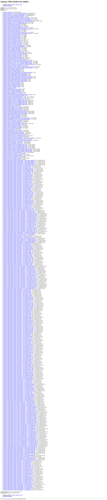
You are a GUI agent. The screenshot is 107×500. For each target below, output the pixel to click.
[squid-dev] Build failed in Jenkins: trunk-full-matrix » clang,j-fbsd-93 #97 (17, 485)
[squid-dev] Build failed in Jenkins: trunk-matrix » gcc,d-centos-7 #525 (17, 475)
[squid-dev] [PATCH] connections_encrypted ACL (13, 26)
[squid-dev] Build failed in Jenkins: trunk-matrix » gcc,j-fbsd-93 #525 (16, 467)
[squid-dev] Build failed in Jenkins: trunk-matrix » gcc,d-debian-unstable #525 (18, 479)
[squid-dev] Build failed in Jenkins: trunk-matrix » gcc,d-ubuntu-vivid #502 (18, 247)
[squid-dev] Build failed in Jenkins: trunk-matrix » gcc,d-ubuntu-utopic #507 (18, 345)
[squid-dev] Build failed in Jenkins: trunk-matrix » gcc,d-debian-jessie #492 (18, 203)
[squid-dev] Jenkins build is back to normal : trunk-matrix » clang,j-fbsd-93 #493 (19, 210)
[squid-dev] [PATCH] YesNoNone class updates (12, 43)
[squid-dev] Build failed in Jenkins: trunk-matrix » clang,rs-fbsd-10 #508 (17, 356)
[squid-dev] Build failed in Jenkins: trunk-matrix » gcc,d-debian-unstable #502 (18, 252)
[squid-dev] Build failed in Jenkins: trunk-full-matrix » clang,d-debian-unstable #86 (19, 384)
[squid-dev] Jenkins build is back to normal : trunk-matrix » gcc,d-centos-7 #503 (18, 273)
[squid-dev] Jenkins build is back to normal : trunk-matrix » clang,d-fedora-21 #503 (19, 276)
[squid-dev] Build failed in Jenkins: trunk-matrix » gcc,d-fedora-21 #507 (17, 353)
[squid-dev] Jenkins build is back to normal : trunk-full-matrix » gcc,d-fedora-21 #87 (19, 435)
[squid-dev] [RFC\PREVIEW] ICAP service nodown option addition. (16, 17)
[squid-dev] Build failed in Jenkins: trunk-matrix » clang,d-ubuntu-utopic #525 (18, 481)
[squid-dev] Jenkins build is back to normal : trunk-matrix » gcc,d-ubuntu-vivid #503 (19, 272)
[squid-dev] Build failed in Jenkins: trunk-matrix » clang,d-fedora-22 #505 (17, 294)
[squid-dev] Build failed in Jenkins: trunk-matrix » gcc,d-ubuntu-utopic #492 (18, 196)
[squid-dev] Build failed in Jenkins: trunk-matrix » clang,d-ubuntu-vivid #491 (18, 186)
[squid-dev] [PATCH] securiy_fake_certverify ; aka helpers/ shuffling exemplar (18, 66)
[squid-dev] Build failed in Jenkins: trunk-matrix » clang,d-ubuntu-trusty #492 (18, 192)
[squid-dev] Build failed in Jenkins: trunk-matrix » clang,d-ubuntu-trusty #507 (18, 352)
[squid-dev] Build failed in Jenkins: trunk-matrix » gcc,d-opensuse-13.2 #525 (18, 471)
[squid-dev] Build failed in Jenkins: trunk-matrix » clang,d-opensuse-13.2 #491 (18, 184)
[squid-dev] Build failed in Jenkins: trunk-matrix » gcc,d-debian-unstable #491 (18, 179)
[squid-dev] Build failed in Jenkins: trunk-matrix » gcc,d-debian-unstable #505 (18, 298)
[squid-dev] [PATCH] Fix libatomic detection (12, 29)
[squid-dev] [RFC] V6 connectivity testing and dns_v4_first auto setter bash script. (19, 21)
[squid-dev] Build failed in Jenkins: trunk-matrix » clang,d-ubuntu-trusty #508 (18, 358)
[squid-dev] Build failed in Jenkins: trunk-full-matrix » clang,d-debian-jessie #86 (18, 378)
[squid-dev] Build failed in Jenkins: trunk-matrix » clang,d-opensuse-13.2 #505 (18, 304)
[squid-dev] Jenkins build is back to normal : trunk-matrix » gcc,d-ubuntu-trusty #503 (19, 271)
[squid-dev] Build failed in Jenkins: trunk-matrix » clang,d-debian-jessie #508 (18, 375)
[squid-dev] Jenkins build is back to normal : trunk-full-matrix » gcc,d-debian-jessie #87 (20, 436)
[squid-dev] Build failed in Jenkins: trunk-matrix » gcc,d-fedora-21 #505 (17, 301)
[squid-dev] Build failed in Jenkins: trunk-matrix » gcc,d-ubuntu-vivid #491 (18, 181)
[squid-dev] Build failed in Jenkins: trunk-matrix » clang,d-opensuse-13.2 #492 (18, 208)
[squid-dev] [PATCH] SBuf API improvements (12, 25)
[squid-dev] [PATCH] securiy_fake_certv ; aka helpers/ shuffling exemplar (17, 62)
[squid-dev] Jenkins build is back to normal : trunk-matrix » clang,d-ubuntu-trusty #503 (20, 266)
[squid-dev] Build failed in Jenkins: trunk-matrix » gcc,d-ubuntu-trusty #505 (18, 308)
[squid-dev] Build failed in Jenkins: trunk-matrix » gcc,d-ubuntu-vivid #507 (18, 337)
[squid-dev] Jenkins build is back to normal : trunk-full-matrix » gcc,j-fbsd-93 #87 (19, 427)
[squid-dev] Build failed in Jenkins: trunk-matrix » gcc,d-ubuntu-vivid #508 (18, 372)
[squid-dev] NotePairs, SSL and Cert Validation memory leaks (15, 22)
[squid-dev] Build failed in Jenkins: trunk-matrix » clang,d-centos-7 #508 (17, 370)
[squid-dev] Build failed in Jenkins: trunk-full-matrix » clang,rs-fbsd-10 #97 (18, 486)
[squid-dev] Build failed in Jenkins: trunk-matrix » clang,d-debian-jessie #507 (18, 336)
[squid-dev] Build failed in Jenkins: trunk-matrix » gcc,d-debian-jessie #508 (18, 377)
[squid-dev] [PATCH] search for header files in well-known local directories (18, 28)
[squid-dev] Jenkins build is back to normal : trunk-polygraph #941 (16, 454)
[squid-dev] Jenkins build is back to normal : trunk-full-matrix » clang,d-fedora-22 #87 (20, 437)
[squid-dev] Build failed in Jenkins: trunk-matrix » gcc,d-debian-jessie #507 (18, 339)
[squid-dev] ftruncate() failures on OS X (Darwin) (13, 58)
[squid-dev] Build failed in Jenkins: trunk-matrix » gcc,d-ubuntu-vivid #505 (18, 300)
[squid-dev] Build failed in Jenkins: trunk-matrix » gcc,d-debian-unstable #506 (18, 320)
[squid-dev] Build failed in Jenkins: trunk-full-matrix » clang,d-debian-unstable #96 (19, 459)
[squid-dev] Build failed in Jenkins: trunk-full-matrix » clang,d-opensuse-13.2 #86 (19, 390)
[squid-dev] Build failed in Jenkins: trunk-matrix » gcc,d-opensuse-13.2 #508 (18, 371)
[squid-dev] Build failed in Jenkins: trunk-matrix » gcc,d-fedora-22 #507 (17, 342)
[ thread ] (13, 4)
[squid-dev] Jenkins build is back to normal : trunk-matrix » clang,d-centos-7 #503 (19, 277)
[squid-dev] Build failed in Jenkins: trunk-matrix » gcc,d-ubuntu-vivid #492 (18, 191)
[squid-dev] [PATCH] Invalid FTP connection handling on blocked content (17, 67)
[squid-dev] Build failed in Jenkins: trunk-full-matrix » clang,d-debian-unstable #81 (19, 233)
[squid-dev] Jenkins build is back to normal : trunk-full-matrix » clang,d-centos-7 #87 (19, 424)
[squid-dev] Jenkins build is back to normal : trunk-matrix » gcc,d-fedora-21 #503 (19, 282)
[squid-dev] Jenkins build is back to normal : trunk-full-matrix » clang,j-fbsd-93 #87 (19, 429)
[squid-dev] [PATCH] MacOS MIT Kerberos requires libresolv (15, 27)
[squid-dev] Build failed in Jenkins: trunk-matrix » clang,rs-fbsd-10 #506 (17, 312)
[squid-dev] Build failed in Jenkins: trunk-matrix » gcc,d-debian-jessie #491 (18, 185)
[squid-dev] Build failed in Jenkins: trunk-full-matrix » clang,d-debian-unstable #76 (19, 161)
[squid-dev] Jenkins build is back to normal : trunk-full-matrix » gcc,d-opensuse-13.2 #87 (20, 425)
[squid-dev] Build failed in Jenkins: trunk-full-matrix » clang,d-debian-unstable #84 (19, 242)
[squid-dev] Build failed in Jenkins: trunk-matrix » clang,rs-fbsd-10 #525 (17, 464)
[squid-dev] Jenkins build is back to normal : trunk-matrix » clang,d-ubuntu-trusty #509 (20, 421)
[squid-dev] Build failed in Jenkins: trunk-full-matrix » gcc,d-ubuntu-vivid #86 (18, 400)
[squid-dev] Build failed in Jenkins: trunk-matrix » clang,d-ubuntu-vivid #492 (18, 194)
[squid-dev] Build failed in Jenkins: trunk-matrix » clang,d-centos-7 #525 (17, 460)
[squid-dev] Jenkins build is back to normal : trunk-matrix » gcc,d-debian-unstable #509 (20, 407)
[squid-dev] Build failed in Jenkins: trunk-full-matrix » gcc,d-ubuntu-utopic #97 (18, 487)
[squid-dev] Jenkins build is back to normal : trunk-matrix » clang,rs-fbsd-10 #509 (19, 401)
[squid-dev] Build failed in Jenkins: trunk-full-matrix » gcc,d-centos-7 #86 (17, 391)
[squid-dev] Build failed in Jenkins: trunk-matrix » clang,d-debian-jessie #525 (18, 473)
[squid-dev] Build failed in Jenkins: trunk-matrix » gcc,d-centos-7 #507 (17, 338)
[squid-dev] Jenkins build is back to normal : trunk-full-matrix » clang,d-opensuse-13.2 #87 (21, 428)
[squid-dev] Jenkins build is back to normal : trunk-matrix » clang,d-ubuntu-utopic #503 (20, 283)
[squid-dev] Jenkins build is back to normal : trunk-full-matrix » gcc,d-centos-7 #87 (19, 430)
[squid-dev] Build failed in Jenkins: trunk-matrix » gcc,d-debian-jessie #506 (18, 331)
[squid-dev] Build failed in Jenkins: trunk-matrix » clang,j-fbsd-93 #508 (17, 360)
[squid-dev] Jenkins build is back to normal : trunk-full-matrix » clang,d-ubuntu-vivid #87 (20, 441)
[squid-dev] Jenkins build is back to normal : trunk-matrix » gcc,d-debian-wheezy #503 (20, 286)
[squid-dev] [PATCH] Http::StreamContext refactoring (13, 52)
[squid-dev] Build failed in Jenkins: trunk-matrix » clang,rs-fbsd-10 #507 (17, 335)
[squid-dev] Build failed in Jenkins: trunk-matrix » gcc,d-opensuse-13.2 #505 (18, 309)
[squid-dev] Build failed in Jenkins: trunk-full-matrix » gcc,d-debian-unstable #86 (19, 388)
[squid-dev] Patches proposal (8, 105)
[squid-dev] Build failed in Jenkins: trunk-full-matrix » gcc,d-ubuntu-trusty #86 (18, 397)
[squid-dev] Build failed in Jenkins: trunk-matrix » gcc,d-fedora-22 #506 (17, 319)
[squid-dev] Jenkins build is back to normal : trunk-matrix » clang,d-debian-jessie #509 (20, 415)
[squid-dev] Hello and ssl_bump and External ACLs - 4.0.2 (14, 96)
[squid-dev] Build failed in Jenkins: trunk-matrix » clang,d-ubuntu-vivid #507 (18, 340)
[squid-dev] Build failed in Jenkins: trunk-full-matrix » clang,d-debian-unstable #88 (19, 447)
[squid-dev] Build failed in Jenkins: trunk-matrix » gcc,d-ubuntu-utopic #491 (18, 175)
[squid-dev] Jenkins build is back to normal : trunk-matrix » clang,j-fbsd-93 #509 (19, 404)
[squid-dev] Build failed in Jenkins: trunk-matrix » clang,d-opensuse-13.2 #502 (18, 258)
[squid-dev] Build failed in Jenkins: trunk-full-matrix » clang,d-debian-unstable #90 (19, 449)
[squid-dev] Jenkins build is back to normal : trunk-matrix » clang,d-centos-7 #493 (19, 230)
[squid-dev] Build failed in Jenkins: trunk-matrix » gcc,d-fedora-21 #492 (17, 199)
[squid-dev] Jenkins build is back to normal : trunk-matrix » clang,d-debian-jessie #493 (20, 221)
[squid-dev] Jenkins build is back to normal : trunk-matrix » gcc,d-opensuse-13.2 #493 (20, 229)
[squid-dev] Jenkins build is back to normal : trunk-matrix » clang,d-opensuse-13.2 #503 (20, 279)
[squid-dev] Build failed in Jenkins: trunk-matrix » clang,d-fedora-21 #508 (17, 359)
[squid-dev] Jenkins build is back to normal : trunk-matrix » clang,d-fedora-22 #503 (19, 270)
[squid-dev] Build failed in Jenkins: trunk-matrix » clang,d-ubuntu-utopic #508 (18, 369)
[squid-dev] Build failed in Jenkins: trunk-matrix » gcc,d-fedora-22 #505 (17, 290)
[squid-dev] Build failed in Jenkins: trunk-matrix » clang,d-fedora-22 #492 (17, 198)
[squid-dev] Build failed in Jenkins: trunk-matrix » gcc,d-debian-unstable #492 (18, 202)
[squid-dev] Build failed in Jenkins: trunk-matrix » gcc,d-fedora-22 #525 (17, 465)
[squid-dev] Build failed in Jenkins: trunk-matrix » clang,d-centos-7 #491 (17, 183)
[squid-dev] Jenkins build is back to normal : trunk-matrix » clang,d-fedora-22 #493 (19, 217)
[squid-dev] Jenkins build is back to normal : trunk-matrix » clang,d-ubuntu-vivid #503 (20, 278)
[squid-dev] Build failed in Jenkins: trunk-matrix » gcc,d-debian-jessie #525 (18, 477)
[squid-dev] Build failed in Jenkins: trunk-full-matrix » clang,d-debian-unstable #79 (19, 164)
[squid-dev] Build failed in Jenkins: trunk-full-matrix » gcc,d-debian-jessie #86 (18, 385)
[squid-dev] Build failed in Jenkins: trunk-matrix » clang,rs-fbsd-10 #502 (17, 243)
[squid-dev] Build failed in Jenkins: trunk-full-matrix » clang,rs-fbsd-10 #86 (18, 379)
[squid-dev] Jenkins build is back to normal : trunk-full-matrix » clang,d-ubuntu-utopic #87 (21, 439)
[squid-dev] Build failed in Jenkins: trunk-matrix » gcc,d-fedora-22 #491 (17, 172)
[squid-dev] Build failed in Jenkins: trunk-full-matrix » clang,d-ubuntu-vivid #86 (18, 395)
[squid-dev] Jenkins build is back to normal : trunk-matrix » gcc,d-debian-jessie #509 (19, 419)
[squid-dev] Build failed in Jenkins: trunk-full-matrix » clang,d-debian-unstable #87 (19, 438)
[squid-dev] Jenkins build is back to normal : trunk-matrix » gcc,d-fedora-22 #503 (19, 267)
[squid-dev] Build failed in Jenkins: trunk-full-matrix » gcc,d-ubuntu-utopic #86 (18, 394)
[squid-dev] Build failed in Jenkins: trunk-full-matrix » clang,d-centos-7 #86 (18, 386)
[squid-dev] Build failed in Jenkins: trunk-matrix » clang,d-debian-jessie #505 (18, 307)
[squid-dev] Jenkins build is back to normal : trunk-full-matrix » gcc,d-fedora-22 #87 (19, 433)
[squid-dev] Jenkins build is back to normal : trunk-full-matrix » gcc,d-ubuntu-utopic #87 (20, 434)
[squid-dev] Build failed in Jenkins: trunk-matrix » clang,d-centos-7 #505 (17, 293)
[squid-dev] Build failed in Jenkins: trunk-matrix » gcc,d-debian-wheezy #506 (18, 328)
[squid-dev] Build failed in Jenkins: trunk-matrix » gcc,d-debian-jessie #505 (18, 310)
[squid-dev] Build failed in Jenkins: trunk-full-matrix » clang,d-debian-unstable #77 (19, 162)
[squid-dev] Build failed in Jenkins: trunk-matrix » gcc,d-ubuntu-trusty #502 (18, 264)
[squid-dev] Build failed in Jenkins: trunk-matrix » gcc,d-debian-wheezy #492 (18, 201)
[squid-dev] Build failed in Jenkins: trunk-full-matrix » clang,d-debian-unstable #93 (19, 453)
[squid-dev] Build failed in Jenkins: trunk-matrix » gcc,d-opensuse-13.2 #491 (18, 182)
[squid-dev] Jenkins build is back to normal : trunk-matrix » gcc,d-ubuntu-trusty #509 (19, 422)
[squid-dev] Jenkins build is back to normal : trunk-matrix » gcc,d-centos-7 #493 (18, 225)
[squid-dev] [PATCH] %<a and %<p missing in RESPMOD (15, 13)
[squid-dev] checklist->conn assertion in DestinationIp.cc (14, 14)
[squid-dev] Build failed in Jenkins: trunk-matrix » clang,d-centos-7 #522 (17, 456)
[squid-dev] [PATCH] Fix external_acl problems (12, 65)
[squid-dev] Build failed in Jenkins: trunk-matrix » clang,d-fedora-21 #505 (17, 296)
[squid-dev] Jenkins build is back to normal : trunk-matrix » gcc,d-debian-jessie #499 (19, 240)
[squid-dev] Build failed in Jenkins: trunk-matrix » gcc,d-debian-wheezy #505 (18, 306)
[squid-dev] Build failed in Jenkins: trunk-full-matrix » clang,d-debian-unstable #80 (19, 232)
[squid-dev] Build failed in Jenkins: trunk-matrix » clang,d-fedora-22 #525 (17, 470)
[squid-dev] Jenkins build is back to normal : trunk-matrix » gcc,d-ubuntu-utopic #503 (20, 280)
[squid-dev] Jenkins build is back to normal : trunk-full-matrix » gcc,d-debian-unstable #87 (20, 443)
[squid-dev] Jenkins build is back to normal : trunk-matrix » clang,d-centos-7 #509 (19, 406)
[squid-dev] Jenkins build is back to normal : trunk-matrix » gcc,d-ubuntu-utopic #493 (20, 219)
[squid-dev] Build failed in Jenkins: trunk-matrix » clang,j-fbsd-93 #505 (17, 291)
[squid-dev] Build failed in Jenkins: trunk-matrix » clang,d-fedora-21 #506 (17, 318)
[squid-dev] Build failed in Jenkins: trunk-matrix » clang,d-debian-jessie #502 (18, 257)
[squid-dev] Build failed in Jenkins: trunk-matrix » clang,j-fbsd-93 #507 (17, 333)
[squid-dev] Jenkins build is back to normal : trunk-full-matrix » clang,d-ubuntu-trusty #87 (20, 445)
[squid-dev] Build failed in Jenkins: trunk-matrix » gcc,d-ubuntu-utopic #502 (18, 245)
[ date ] (20, 4)
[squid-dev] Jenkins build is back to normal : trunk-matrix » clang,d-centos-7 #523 (19, 458)
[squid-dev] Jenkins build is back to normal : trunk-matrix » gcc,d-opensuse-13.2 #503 (20, 284)
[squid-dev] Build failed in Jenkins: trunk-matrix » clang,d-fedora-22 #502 (17, 255)
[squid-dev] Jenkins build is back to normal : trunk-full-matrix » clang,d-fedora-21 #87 (20, 440)
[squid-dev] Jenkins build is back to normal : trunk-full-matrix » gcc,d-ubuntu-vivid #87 (20, 446)
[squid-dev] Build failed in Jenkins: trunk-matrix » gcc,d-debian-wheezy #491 (18, 168)
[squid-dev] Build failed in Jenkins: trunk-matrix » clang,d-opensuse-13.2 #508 (18, 368)
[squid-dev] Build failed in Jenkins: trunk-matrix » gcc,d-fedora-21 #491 (17, 173)
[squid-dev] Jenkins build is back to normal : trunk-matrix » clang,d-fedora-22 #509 (19, 416)
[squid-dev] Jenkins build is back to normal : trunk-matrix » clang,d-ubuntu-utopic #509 (20, 412)
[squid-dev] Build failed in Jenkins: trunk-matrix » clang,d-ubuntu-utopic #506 (18, 317)
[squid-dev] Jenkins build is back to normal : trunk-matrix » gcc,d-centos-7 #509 (18, 402)
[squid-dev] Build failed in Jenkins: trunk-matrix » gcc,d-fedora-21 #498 (17, 237)
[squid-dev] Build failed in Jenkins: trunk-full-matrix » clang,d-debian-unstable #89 (19, 448)
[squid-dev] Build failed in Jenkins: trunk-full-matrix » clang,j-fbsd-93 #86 (17, 382)
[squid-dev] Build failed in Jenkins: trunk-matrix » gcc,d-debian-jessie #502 (18, 263)
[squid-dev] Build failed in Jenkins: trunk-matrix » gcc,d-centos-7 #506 (17, 314)
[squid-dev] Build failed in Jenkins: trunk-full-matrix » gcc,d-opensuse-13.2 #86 (18, 389)
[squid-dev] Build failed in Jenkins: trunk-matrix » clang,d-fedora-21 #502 (17, 254)
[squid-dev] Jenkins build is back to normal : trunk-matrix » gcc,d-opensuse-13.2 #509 (20, 417)
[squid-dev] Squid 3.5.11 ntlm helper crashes (12, 41)
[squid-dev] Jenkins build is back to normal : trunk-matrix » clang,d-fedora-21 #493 (19, 227)
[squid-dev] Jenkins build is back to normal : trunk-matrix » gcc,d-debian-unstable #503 (20, 274)
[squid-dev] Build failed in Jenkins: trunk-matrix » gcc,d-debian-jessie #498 (18, 235)
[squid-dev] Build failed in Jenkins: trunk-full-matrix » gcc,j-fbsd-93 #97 (17, 488)
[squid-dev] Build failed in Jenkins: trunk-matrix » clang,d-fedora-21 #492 (17, 207)
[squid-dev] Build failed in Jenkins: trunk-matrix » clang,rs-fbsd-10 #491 (17, 165)
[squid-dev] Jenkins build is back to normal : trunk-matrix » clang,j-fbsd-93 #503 (19, 268)
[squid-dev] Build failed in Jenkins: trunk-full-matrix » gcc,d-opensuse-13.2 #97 (18, 489)
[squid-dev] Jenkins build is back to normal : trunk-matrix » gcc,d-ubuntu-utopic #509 (20, 409)
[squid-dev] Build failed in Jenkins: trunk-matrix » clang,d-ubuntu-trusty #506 (18, 330)
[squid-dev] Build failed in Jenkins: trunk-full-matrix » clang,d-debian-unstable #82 (19, 238)
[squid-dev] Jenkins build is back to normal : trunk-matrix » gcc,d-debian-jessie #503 (19, 287)
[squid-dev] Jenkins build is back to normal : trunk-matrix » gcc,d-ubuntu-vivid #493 (19, 223)
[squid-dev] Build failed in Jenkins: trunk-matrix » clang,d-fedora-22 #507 (17, 350)
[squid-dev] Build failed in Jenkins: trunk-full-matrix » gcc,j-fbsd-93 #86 (17, 380)
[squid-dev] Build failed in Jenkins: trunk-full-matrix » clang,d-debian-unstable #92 (19, 451)
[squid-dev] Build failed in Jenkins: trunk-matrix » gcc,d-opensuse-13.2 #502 (18, 262)
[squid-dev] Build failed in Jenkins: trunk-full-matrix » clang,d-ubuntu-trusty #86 (19, 399)
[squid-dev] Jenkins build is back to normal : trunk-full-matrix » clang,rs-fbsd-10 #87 (19, 426)
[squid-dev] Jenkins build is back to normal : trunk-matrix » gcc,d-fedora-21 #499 (19, 239)
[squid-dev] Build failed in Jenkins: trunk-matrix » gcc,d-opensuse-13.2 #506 (18, 327)
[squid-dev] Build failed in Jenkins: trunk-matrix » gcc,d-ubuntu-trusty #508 (18, 362)
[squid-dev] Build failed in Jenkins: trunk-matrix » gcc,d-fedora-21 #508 (17, 363)
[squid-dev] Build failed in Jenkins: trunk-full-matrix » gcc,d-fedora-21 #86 (18, 392)
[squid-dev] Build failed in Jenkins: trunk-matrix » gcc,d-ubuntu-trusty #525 (18, 461)
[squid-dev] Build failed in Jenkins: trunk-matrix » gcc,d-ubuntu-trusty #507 (18, 355)
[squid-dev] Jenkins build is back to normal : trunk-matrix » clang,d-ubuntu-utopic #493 (20, 213)
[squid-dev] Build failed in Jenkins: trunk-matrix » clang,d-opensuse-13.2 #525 (18, 476)
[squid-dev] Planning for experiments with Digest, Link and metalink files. (17, 19)
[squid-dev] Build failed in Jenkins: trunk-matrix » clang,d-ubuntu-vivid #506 (18, 326)
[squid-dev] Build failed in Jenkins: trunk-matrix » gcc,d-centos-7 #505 (17, 289)
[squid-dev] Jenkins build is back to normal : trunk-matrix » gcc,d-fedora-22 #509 (19, 410)
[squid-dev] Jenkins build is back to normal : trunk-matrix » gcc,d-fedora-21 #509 (19, 408)
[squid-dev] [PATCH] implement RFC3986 (11, 38)
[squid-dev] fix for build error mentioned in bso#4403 (13, 16)
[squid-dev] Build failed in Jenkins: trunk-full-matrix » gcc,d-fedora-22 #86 (18, 381)
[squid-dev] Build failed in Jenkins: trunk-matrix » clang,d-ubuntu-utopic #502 (18, 248)
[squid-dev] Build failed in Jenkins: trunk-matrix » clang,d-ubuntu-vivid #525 (18, 468)
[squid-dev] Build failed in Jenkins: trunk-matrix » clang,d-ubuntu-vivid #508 (18, 376)
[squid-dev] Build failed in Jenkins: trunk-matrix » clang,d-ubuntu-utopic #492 (18, 193)
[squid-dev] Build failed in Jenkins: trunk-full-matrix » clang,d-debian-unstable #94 (19, 455)
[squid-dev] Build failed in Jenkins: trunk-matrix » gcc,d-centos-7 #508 (17, 366)
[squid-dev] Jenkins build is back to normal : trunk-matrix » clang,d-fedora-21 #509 (19, 405)
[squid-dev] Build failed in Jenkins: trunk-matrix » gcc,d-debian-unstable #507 (18, 343)
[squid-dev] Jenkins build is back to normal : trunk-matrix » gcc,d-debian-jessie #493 (19, 224)
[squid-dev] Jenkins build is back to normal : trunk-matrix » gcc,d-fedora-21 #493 (19, 222)
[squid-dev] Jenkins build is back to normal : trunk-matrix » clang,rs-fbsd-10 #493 (19, 211)
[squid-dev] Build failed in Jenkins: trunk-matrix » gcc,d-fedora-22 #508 (17, 357)
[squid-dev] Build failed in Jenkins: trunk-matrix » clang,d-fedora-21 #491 (17, 178)
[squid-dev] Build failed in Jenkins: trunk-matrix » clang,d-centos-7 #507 (17, 341)
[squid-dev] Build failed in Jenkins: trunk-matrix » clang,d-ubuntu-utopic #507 (18, 348)
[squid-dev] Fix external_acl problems (10, 153)
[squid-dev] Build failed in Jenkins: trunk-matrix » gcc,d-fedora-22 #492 (17, 188)
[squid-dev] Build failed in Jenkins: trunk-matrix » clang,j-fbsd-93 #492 (17, 190)
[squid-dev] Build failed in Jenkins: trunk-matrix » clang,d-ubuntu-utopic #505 (18, 299)
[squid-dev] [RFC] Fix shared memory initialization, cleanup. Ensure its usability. (19, 137)
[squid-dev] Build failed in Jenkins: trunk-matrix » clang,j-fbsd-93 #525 (17, 463)
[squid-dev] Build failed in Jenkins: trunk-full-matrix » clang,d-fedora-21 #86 (18, 398)
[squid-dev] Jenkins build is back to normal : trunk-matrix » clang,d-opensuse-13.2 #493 (20, 231)
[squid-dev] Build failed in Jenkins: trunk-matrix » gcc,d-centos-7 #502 (17, 250)
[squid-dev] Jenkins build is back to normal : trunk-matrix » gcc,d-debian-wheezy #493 (20, 218)
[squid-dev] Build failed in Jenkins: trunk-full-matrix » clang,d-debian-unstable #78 (19, 163)
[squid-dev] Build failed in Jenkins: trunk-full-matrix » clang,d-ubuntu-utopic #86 (19, 396)
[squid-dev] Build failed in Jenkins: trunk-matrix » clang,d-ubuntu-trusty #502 (18, 261)
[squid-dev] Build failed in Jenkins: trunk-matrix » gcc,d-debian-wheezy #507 (18, 351)
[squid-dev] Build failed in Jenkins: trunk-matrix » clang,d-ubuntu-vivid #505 (18, 303)
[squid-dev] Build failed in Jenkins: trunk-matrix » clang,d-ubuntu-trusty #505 (18, 302)
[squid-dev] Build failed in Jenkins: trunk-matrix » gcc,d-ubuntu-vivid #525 (18, 474)
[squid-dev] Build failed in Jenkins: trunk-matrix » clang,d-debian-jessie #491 (18, 169)
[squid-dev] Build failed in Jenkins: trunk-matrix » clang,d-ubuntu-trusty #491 (18, 170)
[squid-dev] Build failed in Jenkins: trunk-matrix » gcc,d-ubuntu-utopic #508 (18, 367)
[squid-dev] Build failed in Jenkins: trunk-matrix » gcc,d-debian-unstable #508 (18, 365)
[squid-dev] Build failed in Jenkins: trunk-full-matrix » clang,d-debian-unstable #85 (19, 288)
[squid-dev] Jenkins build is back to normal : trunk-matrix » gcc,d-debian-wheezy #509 (20, 420)
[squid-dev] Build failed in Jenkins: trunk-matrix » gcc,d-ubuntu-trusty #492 (18, 195)
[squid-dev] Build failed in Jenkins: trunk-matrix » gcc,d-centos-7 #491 (17, 180)
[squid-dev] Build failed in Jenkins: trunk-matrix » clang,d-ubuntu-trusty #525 (18, 466)
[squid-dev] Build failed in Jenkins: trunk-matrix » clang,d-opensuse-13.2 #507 (18, 346)
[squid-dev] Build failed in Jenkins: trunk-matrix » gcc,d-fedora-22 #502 (17, 251)
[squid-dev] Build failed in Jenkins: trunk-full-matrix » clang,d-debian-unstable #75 (19, 160)
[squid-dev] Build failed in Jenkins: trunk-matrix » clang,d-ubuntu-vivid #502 (18, 249)
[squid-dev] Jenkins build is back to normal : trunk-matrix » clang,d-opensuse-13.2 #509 (20, 411)
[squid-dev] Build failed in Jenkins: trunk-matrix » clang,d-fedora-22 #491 (17, 176)
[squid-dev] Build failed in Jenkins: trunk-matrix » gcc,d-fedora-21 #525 (17, 480)
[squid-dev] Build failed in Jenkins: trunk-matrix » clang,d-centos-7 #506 (17, 316)
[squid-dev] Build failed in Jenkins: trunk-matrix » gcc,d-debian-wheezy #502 (18, 259)
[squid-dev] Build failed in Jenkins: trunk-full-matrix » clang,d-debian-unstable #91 (19, 450)
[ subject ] (17, 4)
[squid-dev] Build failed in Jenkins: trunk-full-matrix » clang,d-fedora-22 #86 (18, 387)
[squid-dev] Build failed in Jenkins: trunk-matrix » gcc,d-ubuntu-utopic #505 (18, 297)
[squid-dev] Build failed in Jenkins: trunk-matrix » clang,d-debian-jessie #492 (18, 200)
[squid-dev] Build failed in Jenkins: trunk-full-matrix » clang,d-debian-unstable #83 (19, 241)
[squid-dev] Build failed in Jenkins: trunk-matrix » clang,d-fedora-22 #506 (17, 323)
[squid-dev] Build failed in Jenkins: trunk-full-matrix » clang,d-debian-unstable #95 (19, 457)
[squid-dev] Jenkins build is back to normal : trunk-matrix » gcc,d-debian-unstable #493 (20, 215)
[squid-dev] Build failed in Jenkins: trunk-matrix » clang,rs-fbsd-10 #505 (17, 292)
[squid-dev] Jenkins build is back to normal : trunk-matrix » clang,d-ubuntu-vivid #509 (20, 418)
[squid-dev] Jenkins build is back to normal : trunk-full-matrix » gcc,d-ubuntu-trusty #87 (20, 444)
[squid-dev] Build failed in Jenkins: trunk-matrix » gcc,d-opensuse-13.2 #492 (18, 204)
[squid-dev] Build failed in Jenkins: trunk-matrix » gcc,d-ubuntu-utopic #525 (18, 478)
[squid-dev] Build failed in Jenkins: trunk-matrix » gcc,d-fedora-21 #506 (17, 325)
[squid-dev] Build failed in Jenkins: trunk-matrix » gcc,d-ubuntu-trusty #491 (18, 174)
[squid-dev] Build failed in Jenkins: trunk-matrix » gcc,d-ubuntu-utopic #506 (18, 313)
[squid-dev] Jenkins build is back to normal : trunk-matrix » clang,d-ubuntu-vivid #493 (20, 228)
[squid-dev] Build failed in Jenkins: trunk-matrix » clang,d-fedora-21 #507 (17, 347)
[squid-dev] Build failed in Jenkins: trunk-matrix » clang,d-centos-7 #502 (17, 253)
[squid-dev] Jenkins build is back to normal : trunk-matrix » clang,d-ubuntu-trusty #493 (20, 214)
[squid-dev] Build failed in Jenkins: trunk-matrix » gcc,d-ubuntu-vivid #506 (18, 321)
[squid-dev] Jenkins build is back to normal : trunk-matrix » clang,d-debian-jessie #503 (20, 281)
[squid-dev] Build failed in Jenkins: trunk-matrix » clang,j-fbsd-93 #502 (17, 244)
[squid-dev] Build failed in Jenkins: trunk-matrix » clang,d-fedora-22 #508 (17, 361)
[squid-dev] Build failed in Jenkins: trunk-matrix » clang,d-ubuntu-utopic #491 (18, 171)
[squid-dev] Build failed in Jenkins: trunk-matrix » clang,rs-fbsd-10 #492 (17, 189)
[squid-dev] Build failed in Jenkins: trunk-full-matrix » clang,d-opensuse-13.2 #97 (19, 484)
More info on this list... (7, 5)
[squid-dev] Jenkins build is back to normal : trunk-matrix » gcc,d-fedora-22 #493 (19, 212)
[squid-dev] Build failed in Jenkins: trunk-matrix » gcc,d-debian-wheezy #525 (18, 469)
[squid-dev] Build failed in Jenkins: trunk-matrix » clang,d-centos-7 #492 (17, 209)
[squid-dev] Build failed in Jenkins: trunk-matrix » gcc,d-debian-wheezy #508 (18, 374)
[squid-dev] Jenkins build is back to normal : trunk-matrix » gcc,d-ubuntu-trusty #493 (19, 220)
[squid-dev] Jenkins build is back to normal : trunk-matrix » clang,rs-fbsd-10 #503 (19, 269)
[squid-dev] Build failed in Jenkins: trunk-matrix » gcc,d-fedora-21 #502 (17, 260)
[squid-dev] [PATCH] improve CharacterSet (11, 24)
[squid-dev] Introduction (8, 12)
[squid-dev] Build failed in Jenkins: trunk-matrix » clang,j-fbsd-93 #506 (17, 311)
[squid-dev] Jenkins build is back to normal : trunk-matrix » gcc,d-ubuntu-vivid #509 (19, 414)
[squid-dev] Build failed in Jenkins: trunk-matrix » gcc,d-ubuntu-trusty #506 (18, 332)
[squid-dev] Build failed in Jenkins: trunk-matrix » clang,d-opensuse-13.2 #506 (18, 322)
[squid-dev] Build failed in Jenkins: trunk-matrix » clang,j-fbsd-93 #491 (17, 166)
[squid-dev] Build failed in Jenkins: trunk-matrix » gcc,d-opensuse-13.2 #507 (18, 349)
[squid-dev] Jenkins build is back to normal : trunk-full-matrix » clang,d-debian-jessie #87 (20, 431)
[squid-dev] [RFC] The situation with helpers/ (12, 34)
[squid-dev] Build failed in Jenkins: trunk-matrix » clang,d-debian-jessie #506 (18, 329)
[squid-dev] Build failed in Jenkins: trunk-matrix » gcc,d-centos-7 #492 (17, 205)
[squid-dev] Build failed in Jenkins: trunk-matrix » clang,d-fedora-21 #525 (17, 483)
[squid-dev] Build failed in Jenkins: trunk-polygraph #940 (14, 234)
